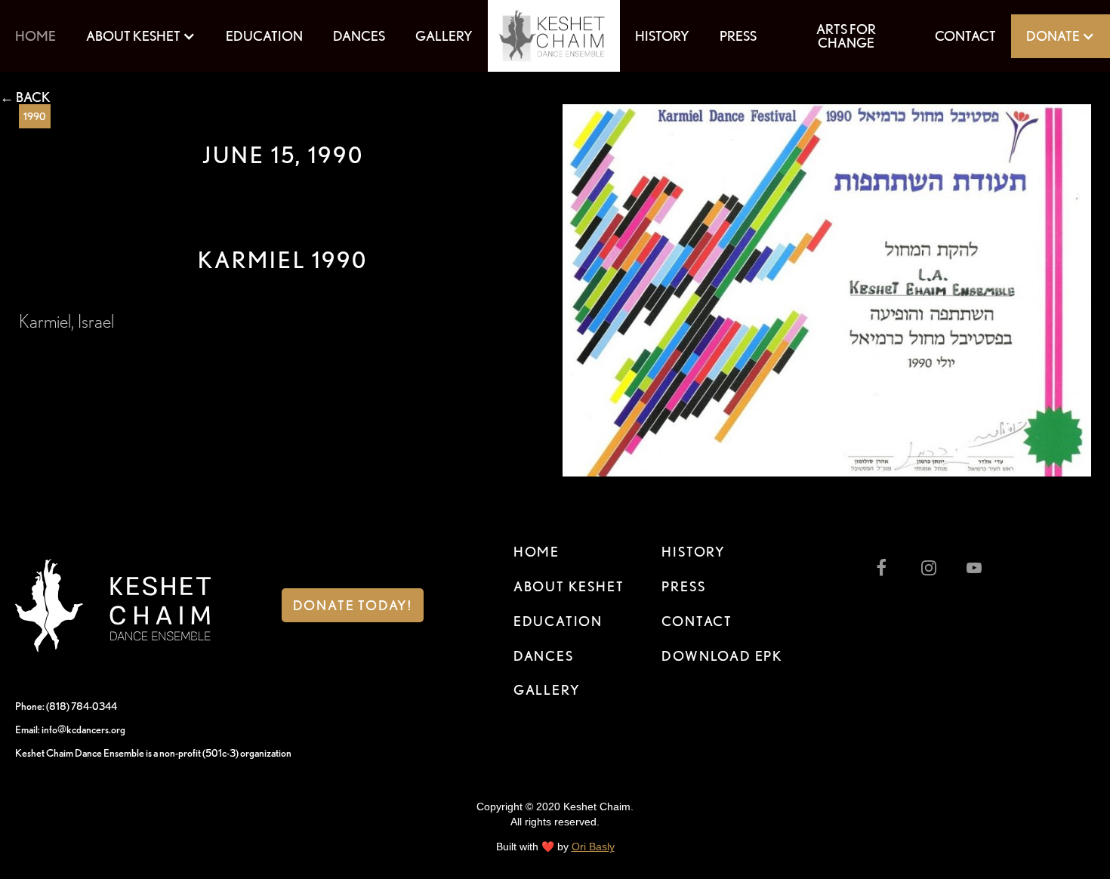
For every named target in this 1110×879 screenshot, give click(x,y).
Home (35, 36)
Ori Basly (593, 846)
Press (683, 586)
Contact (965, 36)
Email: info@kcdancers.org (70, 729)
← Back (25, 97)
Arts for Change (846, 36)
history (662, 36)
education (264, 36)
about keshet (568, 586)
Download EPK (722, 656)
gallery (444, 36)
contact (696, 621)
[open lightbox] (827, 290)
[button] (141, 36)
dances (359, 36)
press (738, 36)
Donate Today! (352, 605)
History (693, 552)
